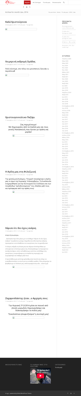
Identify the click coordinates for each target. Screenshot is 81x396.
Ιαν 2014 (64, 176)
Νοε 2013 (65, 178)
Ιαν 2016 (64, 142)
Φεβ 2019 (65, 95)
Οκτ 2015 (65, 149)
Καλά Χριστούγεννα (16, 21)
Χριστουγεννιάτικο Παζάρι (20, 117)
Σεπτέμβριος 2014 (68, 167)
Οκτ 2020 (65, 81)
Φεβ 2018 (65, 115)
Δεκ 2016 (65, 126)
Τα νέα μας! (22, 25)
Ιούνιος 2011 (66, 221)
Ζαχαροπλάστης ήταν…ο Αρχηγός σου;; (26, 298)
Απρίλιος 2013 (66, 191)
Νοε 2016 (65, 128)
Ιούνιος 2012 (66, 207)
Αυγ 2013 (65, 185)
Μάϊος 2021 (65, 72)
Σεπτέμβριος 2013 (68, 182)
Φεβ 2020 (65, 83)
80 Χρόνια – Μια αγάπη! (68, 42)
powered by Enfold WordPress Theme (20, 393)
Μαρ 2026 (65, 61)
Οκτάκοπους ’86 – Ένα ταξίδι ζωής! (68, 46)
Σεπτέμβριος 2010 (68, 236)
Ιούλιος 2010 (66, 241)
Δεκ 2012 (65, 198)
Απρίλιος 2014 (66, 169)
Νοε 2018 (65, 101)
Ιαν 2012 (64, 209)
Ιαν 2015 (64, 158)
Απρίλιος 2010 (66, 248)
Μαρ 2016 (65, 140)
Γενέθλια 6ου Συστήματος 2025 (67, 37)
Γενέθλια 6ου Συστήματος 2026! (67, 32)
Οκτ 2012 (65, 203)
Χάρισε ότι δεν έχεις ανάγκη (20, 228)
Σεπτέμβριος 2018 (68, 106)
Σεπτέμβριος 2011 (68, 216)
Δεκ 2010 (65, 232)
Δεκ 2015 (65, 144)
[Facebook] (23, 6)
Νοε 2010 (65, 234)
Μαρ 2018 (65, 113)
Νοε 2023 (65, 68)
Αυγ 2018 (65, 108)
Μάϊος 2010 (65, 245)
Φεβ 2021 (65, 77)
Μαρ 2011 (65, 225)
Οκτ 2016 (65, 131)
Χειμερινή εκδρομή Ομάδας (20, 61)
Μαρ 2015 (65, 153)
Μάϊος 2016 (65, 137)
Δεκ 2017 (65, 119)
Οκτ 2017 (65, 124)
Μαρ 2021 (65, 74)
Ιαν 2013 (64, 196)
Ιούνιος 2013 (66, 187)
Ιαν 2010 (64, 252)
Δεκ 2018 (65, 99)
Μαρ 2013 (65, 194)
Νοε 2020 (65, 79)
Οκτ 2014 (65, 164)
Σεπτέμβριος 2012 (68, 205)
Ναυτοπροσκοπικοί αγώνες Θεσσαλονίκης (68, 27)
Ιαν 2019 (64, 97)
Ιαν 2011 (64, 230)
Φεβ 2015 (65, 155)
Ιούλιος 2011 (66, 218)
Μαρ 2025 (65, 63)
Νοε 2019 (65, 90)
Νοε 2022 (65, 70)
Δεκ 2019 (65, 88)
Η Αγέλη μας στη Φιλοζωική (20, 171)
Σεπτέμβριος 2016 (68, 133)
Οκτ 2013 (65, 180)
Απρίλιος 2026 (66, 59)
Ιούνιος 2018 (66, 110)
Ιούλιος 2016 (66, 135)
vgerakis (31, 25)
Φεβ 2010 (65, 250)
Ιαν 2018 (64, 117)
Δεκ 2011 (65, 212)
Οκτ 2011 (65, 214)
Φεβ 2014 (65, 173)
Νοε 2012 (65, 200)
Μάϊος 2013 (65, 189)
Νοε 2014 (65, 162)
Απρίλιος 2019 (66, 92)
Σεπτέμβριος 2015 (68, 151)
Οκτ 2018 (65, 104)
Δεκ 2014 (65, 160)
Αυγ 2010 (65, 239)
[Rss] (29, 6)
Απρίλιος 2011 (66, 223)
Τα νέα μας (65, 12)
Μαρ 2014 (65, 171)
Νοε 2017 (65, 122)
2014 (70, 12)
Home (58, 12)
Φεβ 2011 (65, 227)
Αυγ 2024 (65, 65)
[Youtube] (26, 6)
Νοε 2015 (65, 146)
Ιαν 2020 (64, 86)
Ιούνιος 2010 (66, 243)
